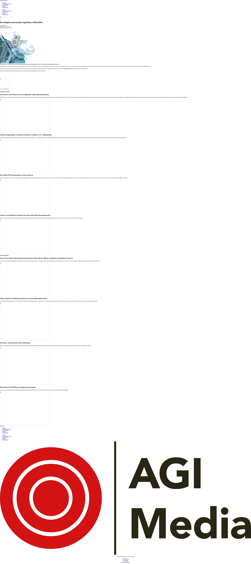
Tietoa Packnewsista (7, 4)
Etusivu (4, 2)
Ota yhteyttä (5, 5)
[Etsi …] (0, 18)
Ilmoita (4, 6)
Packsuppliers (5, 7)
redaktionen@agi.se (125, 562)
